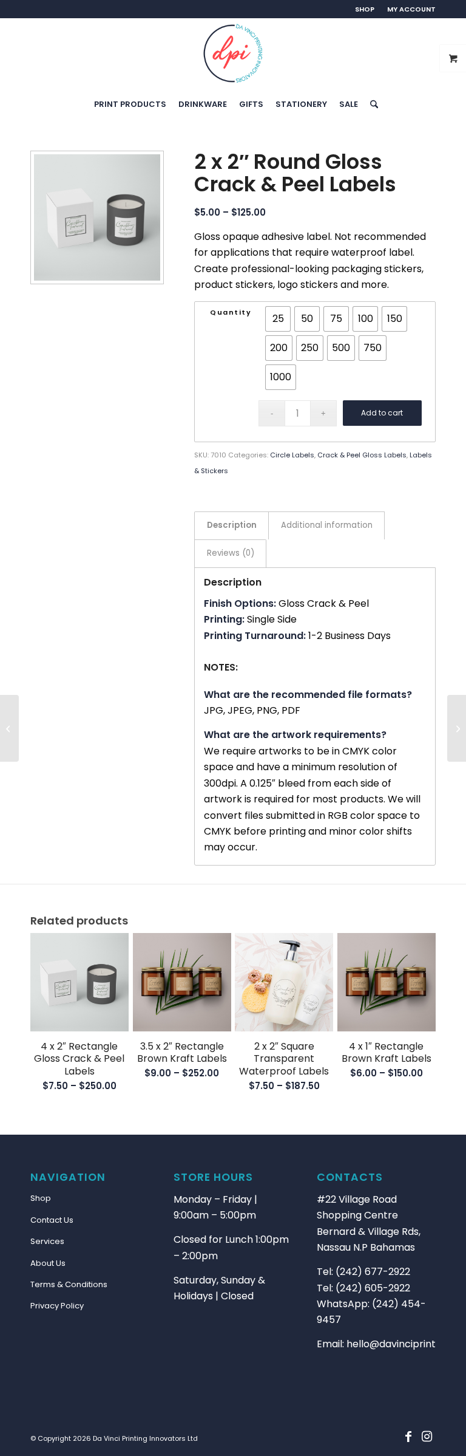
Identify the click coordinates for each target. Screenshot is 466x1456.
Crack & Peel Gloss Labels (362, 455)
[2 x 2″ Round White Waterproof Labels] (456, 728)
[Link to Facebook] (408, 1436)
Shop (40, 1198)
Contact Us (51, 1220)
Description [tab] (232, 525)
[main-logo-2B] (233, 53)
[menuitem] (365, 9)
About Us (48, 1263)
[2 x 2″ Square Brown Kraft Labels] (9, 728)
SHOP (364, 9)
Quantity (230, 312)
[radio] (278, 319)
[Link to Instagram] (426, 1436)
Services (47, 1241)
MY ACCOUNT (411, 9)
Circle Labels (292, 455)
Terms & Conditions (68, 1284)
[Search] (371, 104)
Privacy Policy (57, 1305)
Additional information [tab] (327, 525)
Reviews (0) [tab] (230, 553)
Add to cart (382, 413)
